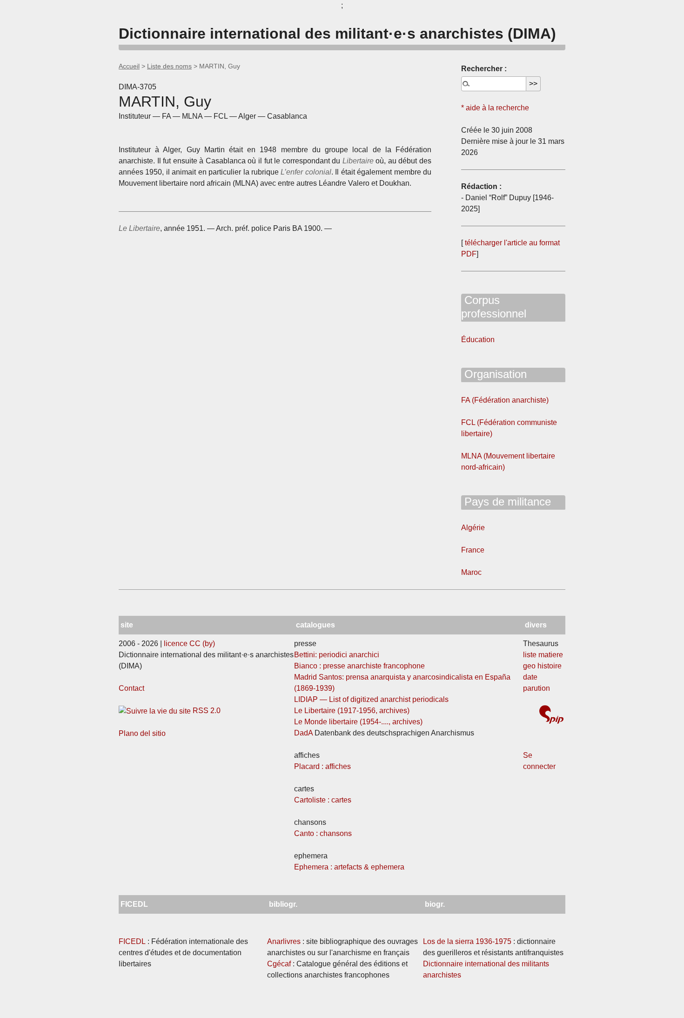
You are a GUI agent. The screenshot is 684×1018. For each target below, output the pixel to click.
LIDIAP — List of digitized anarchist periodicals (371, 699)
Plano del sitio (142, 733)
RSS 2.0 (206, 711)
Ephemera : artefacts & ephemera (349, 867)
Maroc (471, 572)
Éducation (478, 340)
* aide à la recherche (495, 108)
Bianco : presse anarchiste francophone (359, 666)
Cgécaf (279, 964)
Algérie (473, 528)
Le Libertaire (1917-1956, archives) (351, 711)
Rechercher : (484, 69)
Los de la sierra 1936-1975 (467, 941)
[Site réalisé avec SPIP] (551, 715)
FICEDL (132, 941)
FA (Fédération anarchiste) (505, 400)
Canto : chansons (323, 833)
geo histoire (542, 666)
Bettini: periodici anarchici (336, 655)
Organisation (494, 374)
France (472, 550)
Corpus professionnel (493, 307)
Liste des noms (169, 66)
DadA (303, 733)
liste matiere (543, 655)
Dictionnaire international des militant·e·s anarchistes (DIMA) (337, 33)
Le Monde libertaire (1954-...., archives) (358, 722)
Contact (131, 688)
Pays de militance (506, 501)
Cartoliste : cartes (322, 800)
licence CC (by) (189, 643)
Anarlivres (284, 941)
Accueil (129, 66)
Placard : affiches (322, 766)
